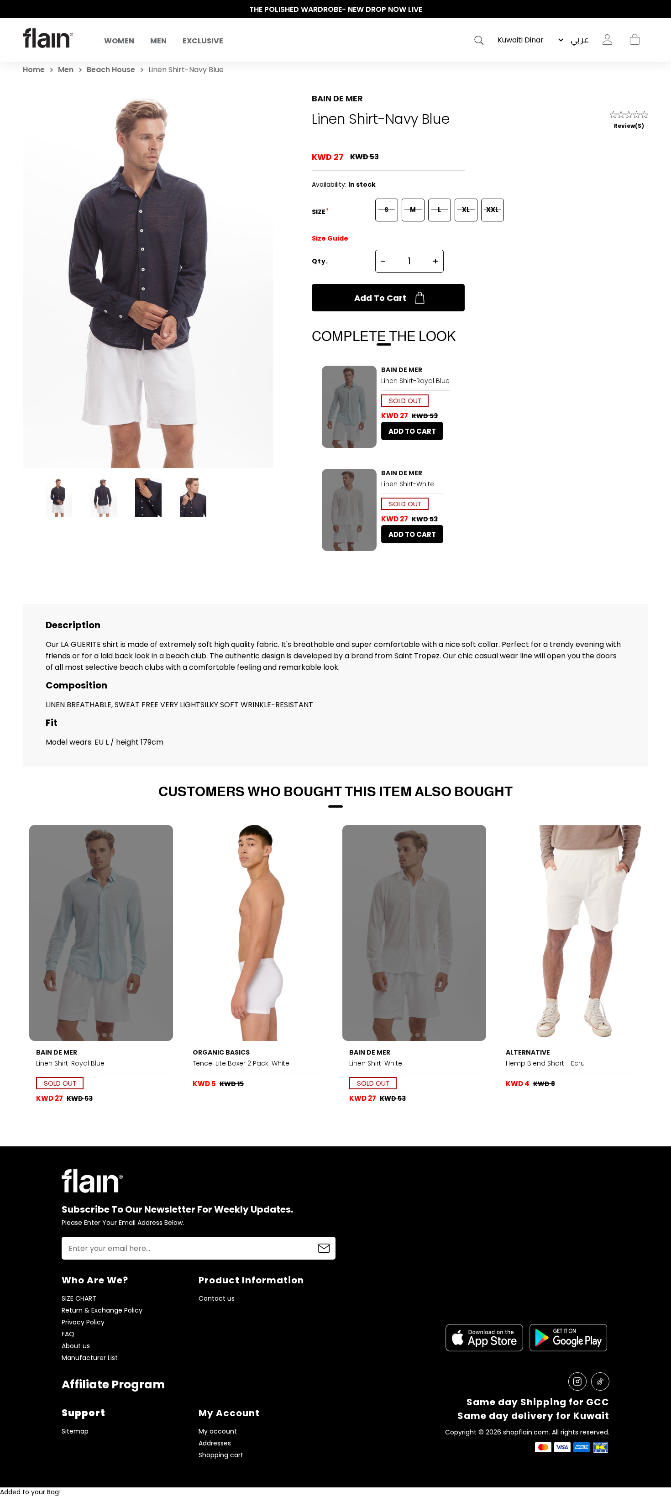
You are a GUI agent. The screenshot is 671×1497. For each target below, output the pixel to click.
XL (466, 209)
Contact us (217, 1298)
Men (158, 41)
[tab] (339, 442)
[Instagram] (577, 1381)
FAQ (68, 1334)
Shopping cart (634, 39)
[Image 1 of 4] (349, 407)
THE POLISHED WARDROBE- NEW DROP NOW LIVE (335, 9)
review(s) (629, 126)
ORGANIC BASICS (221, 1052)
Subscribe (324, 1248)
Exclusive (203, 41)
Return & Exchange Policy (102, 1310)
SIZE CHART (79, 1298)
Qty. (320, 261)
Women (119, 41)
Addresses (215, 1443)
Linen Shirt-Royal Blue (415, 380)
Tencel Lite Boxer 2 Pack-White (241, 1063)
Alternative (528, 1052)
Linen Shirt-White (407, 483)
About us (76, 1346)
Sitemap (75, 1431)
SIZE (319, 211)
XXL (492, 209)
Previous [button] (27, 9)
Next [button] (643, 9)
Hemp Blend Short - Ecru (545, 1063)
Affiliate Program (113, 1384)
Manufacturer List (90, 1358)
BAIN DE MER (337, 98)
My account (218, 1431)
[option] (335, 10)
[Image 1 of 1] (258, 933)
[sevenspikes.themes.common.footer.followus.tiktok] (600, 1381)
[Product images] (349, 407)
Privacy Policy (83, 1322)
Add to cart (380, 298)
